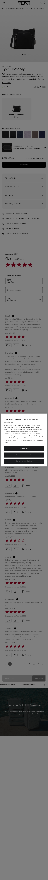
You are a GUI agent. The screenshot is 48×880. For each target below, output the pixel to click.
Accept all (23, 449)
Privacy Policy (27, 440)
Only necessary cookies (23, 455)
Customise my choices (24, 461)
